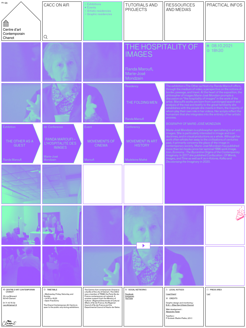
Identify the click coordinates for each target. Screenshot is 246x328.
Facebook (129, 294)
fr (2, 3)
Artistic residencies (99, 11)
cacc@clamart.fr (10, 305)
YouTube (129, 298)
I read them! (171, 294)
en (6, 3)
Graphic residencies (99, 14)
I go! (208, 294)
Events (91, 7)
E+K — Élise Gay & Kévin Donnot (180, 305)
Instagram (129, 296)
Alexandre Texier (173, 311)
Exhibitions (94, 4)
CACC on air (56, 5)
